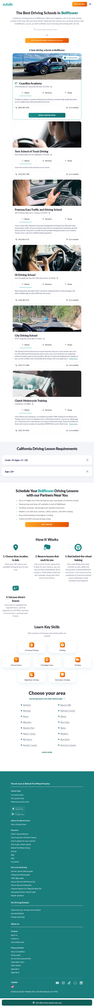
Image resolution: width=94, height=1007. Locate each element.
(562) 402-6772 (23, 239)
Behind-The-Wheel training (20, 848)
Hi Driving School (25, 274)
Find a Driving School (18, 824)
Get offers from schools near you (49, 1002)
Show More (47, 752)
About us (14, 935)
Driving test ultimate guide (20, 875)
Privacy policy (16, 955)
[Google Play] (47, 814)
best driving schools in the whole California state (45, 699)
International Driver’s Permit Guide (23, 892)
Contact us (15, 939)
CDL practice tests (17, 798)
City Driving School (26, 335)
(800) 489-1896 (23, 107)
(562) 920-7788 (23, 174)
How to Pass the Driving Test (21, 885)
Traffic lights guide (17, 878)
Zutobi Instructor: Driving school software (26, 910)
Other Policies (16, 965)
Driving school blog (18, 917)
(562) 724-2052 (23, 430)
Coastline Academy (30, 83)
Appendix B (15, 972)
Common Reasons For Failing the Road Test (26, 889)
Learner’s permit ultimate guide (22, 871)
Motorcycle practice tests (20, 802)
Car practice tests (17, 795)
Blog (12, 855)
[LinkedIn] (81, 983)
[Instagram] (63, 983)
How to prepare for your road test (23, 841)
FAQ (12, 858)
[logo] (7, 4)
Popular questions (17, 895)
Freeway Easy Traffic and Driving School (38, 209)
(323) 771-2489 (23, 365)
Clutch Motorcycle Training (31, 400)
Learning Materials (17, 913)
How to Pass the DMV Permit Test (23, 882)
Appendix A (15, 969)
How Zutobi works (17, 942)
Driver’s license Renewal (19, 834)
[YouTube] (57, 983)
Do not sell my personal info (21, 958)
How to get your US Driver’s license (23, 837)
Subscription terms (17, 962)
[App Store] (47, 809)
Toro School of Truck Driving (31, 151)
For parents (15, 862)
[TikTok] (69, 983)
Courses (14, 851)
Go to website (74, 107)
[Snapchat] (75, 983)
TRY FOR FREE (79, 4)
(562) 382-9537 (23, 300)
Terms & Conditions (18, 952)
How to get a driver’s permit (21, 844)
